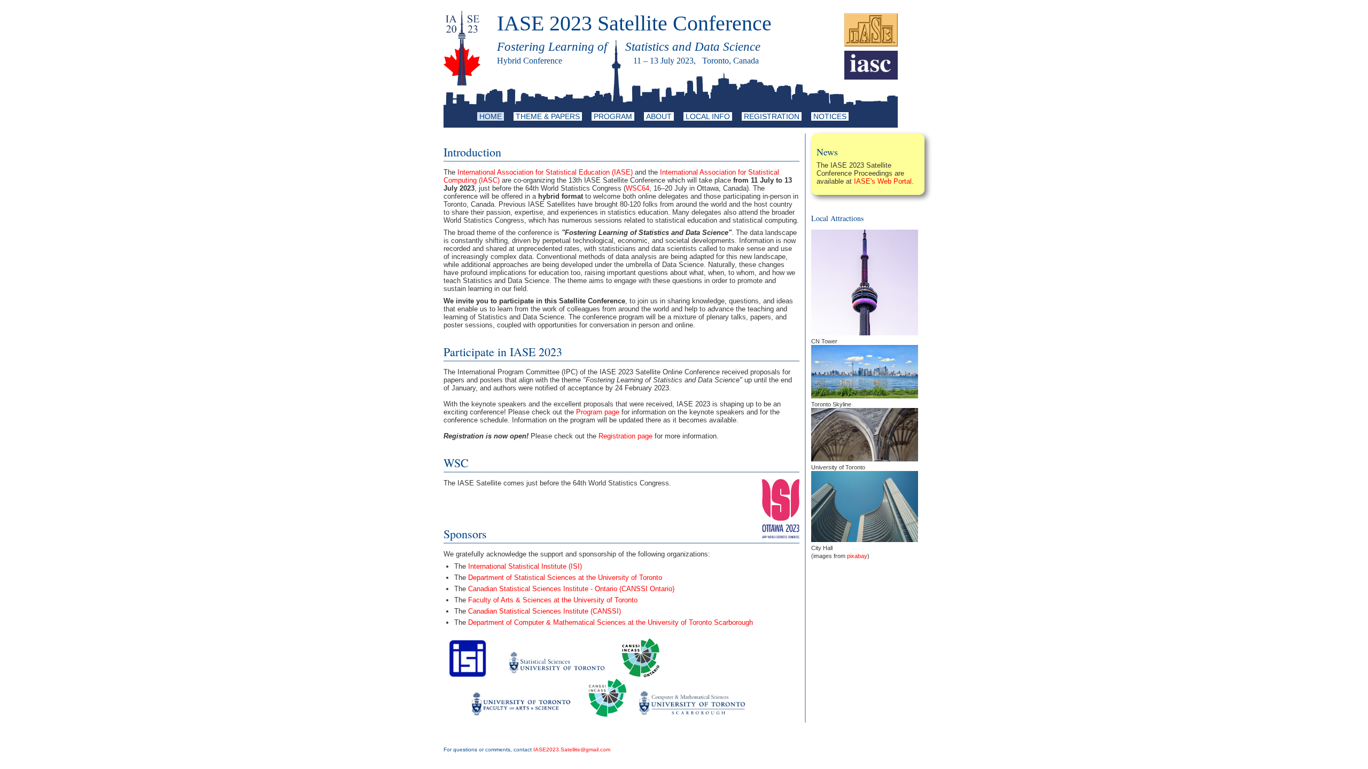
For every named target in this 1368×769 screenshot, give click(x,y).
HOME (490, 116)
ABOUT (659, 116)
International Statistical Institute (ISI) (525, 566)
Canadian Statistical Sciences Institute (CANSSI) (544, 611)
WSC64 (637, 188)
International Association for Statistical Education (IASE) (545, 172)
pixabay (857, 556)
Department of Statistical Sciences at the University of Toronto (565, 578)
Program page (597, 412)
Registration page (625, 436)
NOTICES (830, 116)
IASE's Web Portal (883, 181)
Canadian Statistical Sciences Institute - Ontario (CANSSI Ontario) (571, 589)
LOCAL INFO (707, 116)
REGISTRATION (772, 116)
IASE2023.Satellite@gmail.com (571, 749)
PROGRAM (613, 116)
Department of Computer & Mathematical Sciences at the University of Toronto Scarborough (610, 622)
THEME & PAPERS (548, 116)
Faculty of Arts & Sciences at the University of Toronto (553, 600)
